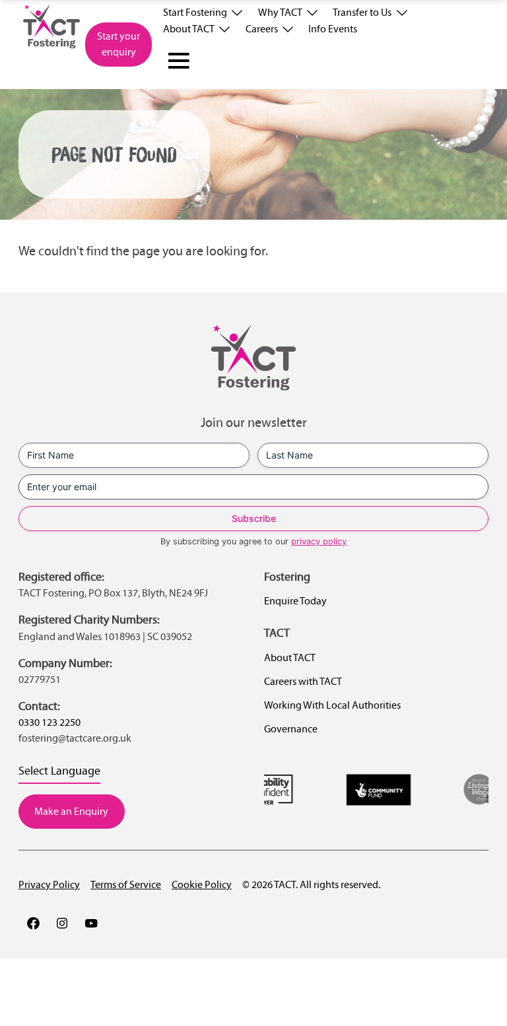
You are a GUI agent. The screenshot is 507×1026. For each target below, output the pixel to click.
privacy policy (319, 541)
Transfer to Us (362, 12)
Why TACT (280, 12)
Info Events (332, 28)
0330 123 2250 (49, 722)
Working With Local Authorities (332, 705)
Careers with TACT (303, 681)
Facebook (33, 923)
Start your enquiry (118, 44)
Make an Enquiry (71, 811)
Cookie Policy (202, 884)
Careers (262, 28)
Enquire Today (295, 600)
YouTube (91, 923)
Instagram (62, 923)
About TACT (189, 28)
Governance (291, 728)
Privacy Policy (49, 884)
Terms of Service (125, 884)
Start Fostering (195, 12)
